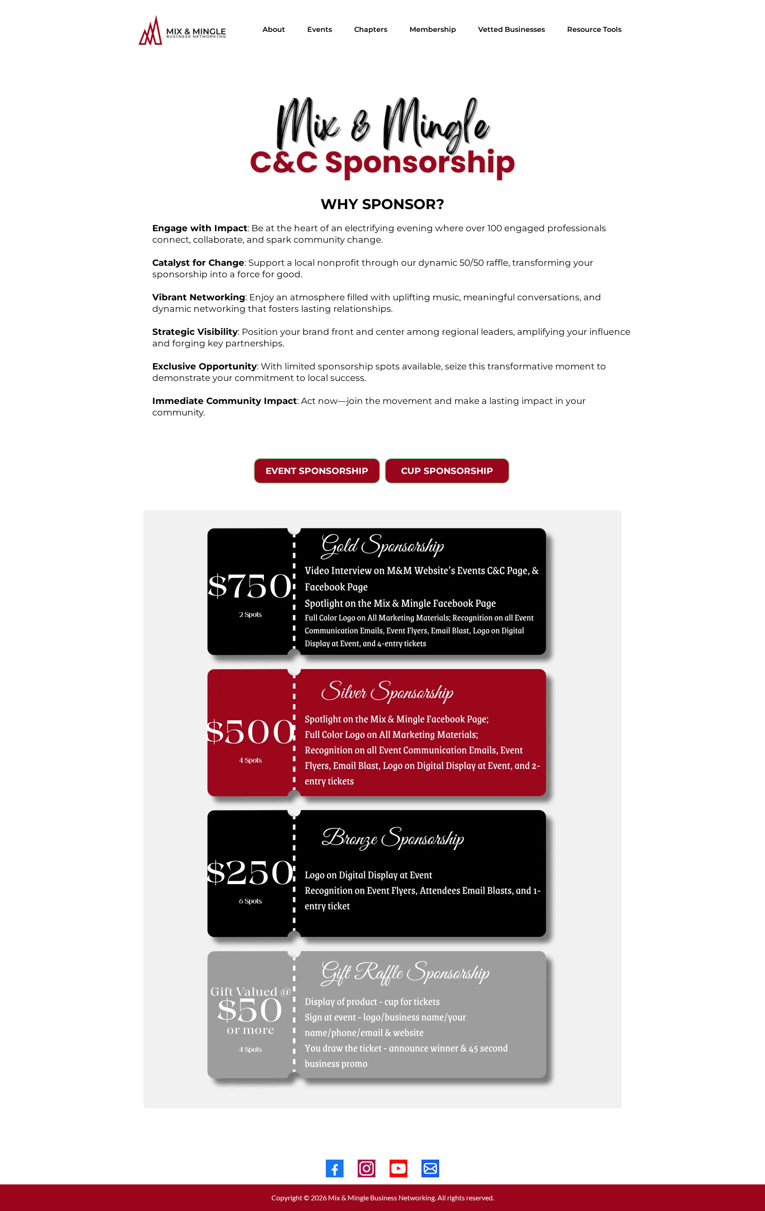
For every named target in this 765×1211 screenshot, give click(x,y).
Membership (433, 29)
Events (319, 29)
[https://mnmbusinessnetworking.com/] (183, 29)
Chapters (370, 29)
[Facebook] (335, 1168)
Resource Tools (594, 29)
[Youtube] (398, 1168)
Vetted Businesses (511, 29)
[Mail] (430, 1168)
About (274, 29)
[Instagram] (366, 1168)
